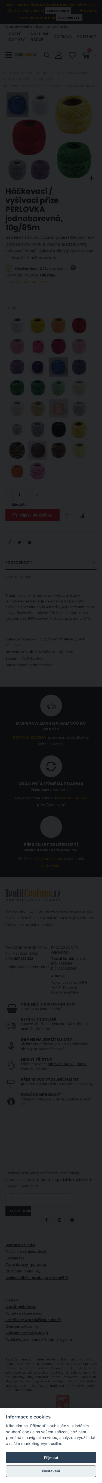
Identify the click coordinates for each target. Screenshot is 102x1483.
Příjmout (51, 1457)
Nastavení (51, 1471)
